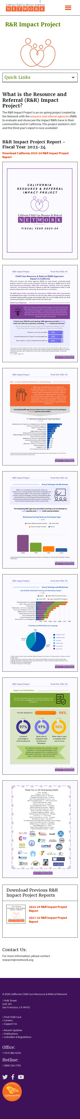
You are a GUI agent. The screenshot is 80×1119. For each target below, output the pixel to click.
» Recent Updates (12, 1030)
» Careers (7, 1020)
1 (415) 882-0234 (11, 1053)
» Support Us (9, 1023)
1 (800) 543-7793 (11, 1065)
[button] (40, 77)
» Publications (10, 1033)
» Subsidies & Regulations (16, 1037)
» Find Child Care (11, 1017)
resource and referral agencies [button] (50, 116)
